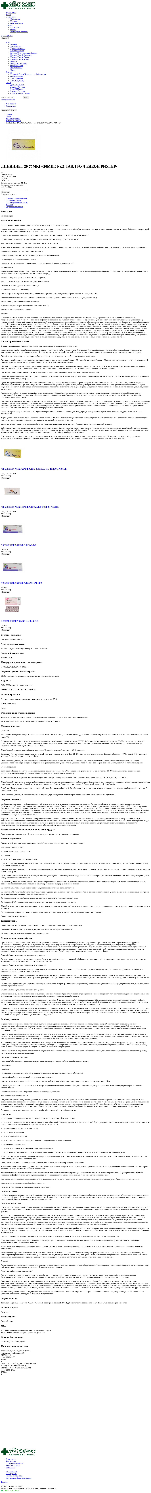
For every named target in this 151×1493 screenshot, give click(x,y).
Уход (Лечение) (16, 78)
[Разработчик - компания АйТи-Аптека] (10, 1491)
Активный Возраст (13, 121)
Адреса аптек (11, 13)
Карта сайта (10, 1468)
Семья (8, 83)
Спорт (12, 70)
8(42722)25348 (7, 36)
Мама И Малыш (16, 89)
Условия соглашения (14, 1476)
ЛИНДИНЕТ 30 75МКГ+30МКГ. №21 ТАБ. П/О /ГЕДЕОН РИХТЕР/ (30, 507)
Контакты (14, 21)
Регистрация (11, 104)
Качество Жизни (17, 51)
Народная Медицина (18, 64)
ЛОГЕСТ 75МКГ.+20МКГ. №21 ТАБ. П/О (18, 545)
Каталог (5, 38)
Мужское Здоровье (17, 91)
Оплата (13, 30)
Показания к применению (16, 198)
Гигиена (13, 44)
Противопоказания (13, 200)
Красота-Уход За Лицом (19, 57)
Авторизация (11, 106)
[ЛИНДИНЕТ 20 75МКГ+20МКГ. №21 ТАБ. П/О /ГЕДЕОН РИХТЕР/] (23, 161)
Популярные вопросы (19, 32)
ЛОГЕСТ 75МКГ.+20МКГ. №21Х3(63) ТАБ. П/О (21, 583)
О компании (11, 17)
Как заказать (15, 27)
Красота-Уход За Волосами (21, 55)
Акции (8, 15)
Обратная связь (16, 23)
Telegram (4, 1482)
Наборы (13, 61)
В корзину (5, 192)
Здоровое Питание (17, 49)
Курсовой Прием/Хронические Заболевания (28, 74)
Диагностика (15, 46)
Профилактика (16, 68)
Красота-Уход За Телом (19, 59)
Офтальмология (16, 66)
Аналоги (9, 205)
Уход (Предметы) (17, 81)
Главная (9, 114)
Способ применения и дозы (17, 202)
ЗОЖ (8, 42)
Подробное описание (14, 207)
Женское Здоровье (17, 87)
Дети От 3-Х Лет (17, 85)
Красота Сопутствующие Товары (23, 53)
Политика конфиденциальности (18, 1478)
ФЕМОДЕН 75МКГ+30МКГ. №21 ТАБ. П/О (19, 621)
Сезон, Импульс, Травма (20, 93)
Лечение (9, 72)
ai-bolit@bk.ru (11, 1474)
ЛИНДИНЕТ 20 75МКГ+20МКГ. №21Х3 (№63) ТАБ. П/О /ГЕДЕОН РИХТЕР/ (34, 469)
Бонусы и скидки (13, 1465)
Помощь (9, 25)
